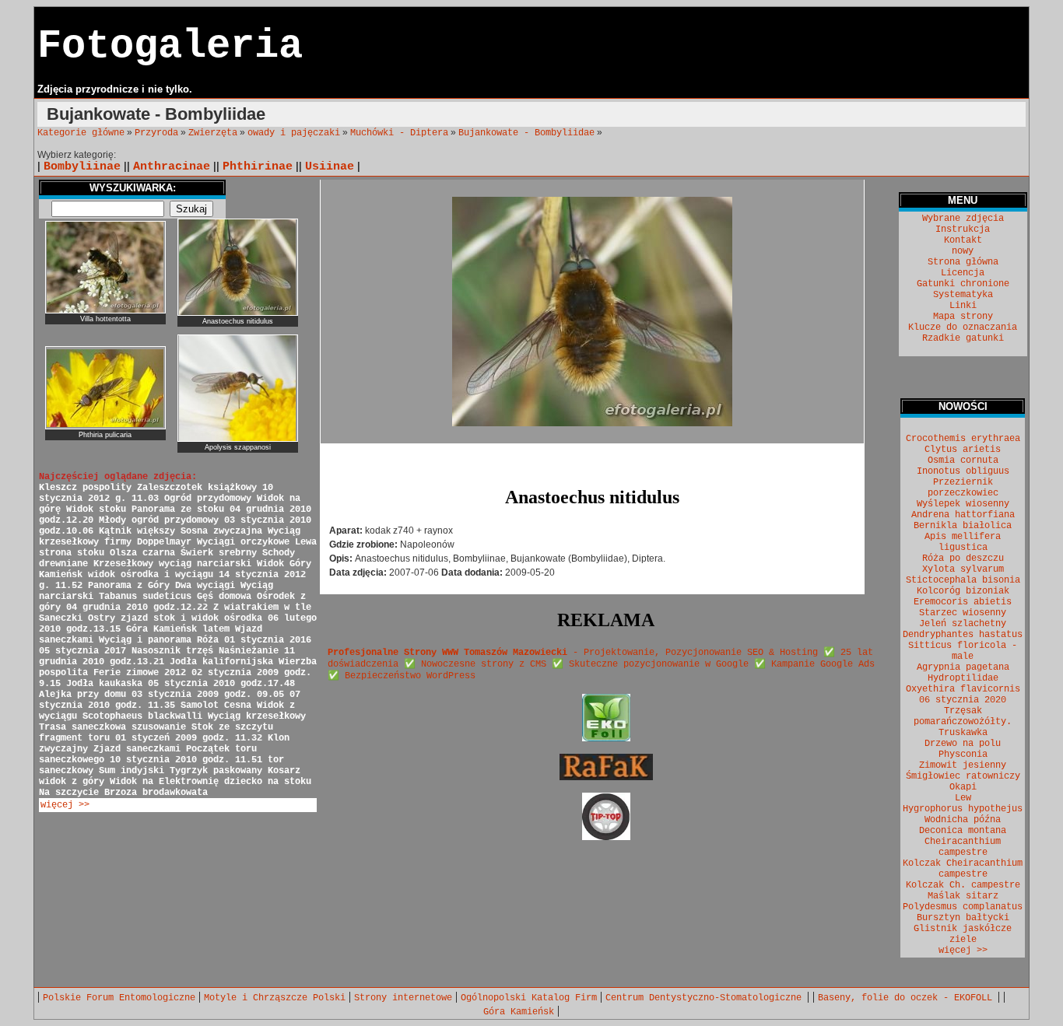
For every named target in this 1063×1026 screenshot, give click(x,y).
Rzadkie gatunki (963, 338)
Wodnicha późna (962, 819)
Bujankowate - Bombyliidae (526, 133)
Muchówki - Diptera (399, 133)
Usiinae (329, 166)
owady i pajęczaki (293, 133)
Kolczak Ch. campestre (963, 885)
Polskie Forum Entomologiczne (119, 998)
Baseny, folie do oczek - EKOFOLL (908, 998)
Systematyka (963, 294)
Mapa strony (963, 316)
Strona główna (963, 262)
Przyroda (156, 133)
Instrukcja (962, 229)
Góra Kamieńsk (518, 1012)
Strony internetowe (403, 998)
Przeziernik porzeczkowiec (963, 488)
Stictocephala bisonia (963, 580)
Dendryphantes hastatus (963, 634)
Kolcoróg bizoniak (963, 591)
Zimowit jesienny (962, 765)
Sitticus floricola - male (962, 651)
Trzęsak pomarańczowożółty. (963, 716)
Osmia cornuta (963, 460)
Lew (963, 798)
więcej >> (64, 805)
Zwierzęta (212, 133)
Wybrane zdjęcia (963, 218)
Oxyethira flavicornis (963, 689)
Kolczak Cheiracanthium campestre (963, 869)
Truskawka (963, 732)
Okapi (963, 787)
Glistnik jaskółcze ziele (963, 934)
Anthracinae (171, 166)
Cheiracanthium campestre (962, 847)
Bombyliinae (82, 166)
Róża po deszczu (963, 558)
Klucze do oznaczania (962, 327)
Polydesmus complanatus (963, 907)
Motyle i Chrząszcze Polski (275, 998)
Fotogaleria (170, 46)
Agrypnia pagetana (963, 667)
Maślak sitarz (963, 896)
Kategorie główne (81, 133)
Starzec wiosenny (962, 613)
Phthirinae (258, 166)
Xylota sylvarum (963, 569)
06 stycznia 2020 (962, 700)
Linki (963, 305)
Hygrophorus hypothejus (963, 809)
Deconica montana (962, 830)
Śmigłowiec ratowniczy (963, 776)
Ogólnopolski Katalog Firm (529, 998)
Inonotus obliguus (963, 471)
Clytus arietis (962, 449)
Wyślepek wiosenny (963, 504)
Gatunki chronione (963, 283)
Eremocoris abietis (963, 602)
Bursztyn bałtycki (963, 917)
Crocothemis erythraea (963, 438)
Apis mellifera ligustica (962, 542)
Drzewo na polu (962, 743)
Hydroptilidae (963, 678)
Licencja (962, 273)
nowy (963, 251)
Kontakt (963, 240)
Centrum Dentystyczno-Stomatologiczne (706, 998)
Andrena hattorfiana (963, 514)
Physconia (963, 754)
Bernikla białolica (963, 525)
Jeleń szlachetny (962, 623)
